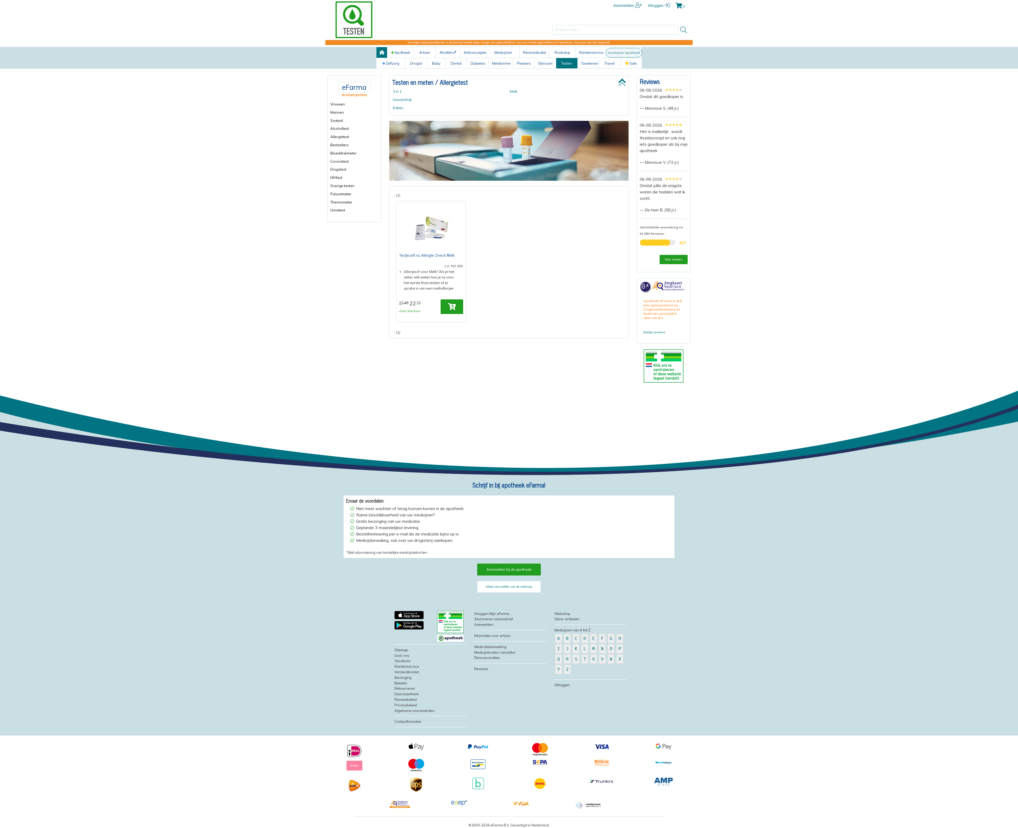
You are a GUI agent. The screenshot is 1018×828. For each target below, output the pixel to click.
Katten (398, 108)
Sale (633, 63)
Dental (456, 63)
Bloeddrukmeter (343, 153)
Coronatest (339, 161)
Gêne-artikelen (567, 619)
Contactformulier (408, 721)
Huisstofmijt (402, 100)
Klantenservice (591, 52)
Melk (513, 91)
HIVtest (336, 177)
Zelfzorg (392, 63)
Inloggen (656, 5)
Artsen (424, 52)
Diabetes (478, 63)
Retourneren (404, 688)
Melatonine (501, 63)
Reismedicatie (534, 52)
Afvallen (446, 52)
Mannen (337, 112)
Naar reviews (673, 259)
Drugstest (338, 169)
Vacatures (402, 661)
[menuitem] (354, 104)
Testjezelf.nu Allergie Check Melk (426, 254)
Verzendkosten (406, 672)
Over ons (401, 655)
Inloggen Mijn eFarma (491, 614)
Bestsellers (339, 145)
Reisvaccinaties (487, 658)
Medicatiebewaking (490, 647)
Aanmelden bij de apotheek (509, 569)
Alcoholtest (339, 128)
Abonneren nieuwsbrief (493, 619)
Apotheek (402, 52)
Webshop (562, 614)
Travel (610, 63)
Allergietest (339, 137)
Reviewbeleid (405, 699)
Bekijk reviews (654, 332)
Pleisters (524, 63)
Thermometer (341, 202)
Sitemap (401, 650)
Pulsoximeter (341, 194)
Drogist (416, 63)
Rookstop (562, 52)
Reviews (650, 81)
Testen (566, 63)
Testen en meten (412, 82)
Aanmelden (623, 5)
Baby (436, 63)
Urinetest (337, 210)
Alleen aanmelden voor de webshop (509, 586)
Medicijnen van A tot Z (572, 630)
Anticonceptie (475, 52)
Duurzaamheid (406, 694)
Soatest (336, 120)
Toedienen (589, 63)
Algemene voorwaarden (414, 711)
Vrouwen (337, 104)
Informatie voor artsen (492, 636)
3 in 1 (397, 91)
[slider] (673, 90)
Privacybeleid (405, 705)
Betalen (400, 683)
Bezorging (402, 677)
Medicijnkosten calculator (495, 652)
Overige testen (342, 186)
